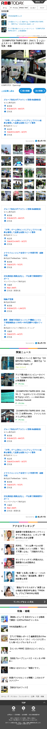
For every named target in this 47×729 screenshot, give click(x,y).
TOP (23, 702)
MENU (37, 2)
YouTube (33, 710)
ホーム (5, 7)
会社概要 (24, 714)
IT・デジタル (14, 7)
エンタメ (33, 7)
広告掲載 (17, 714)
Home (13, 710)
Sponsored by (30, 141)
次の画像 (39, 91)
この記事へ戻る (7, 91)
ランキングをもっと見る (23, 601)
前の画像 (26, 91)
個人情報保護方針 (34, 714)
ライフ (42, 7)
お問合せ (10, 714)
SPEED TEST (23, 7)
